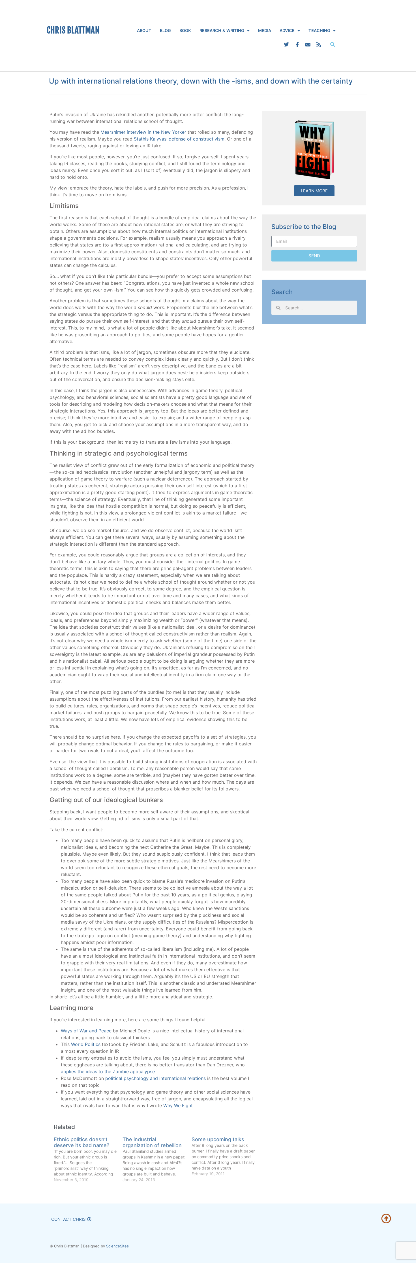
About (144, 30)
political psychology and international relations (155, 1078)
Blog (165, 30)
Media (264, 30)
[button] (332, 44)
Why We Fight (178, 1105)
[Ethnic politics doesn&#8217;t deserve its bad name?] (88, 1160)
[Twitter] (286, 44)
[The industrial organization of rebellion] (157, 1160)
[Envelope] (307, 44)
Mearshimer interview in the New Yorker (143, 132)
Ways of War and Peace (86, 1031)
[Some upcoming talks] (226, 1157)
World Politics (85, 1044)
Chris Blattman (73, 30)
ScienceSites (117, 1246)
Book (185, 30)
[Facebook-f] (297, 44)
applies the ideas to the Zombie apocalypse (108, 1071)
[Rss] (318, 44)
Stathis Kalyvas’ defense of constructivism (179, 139)
